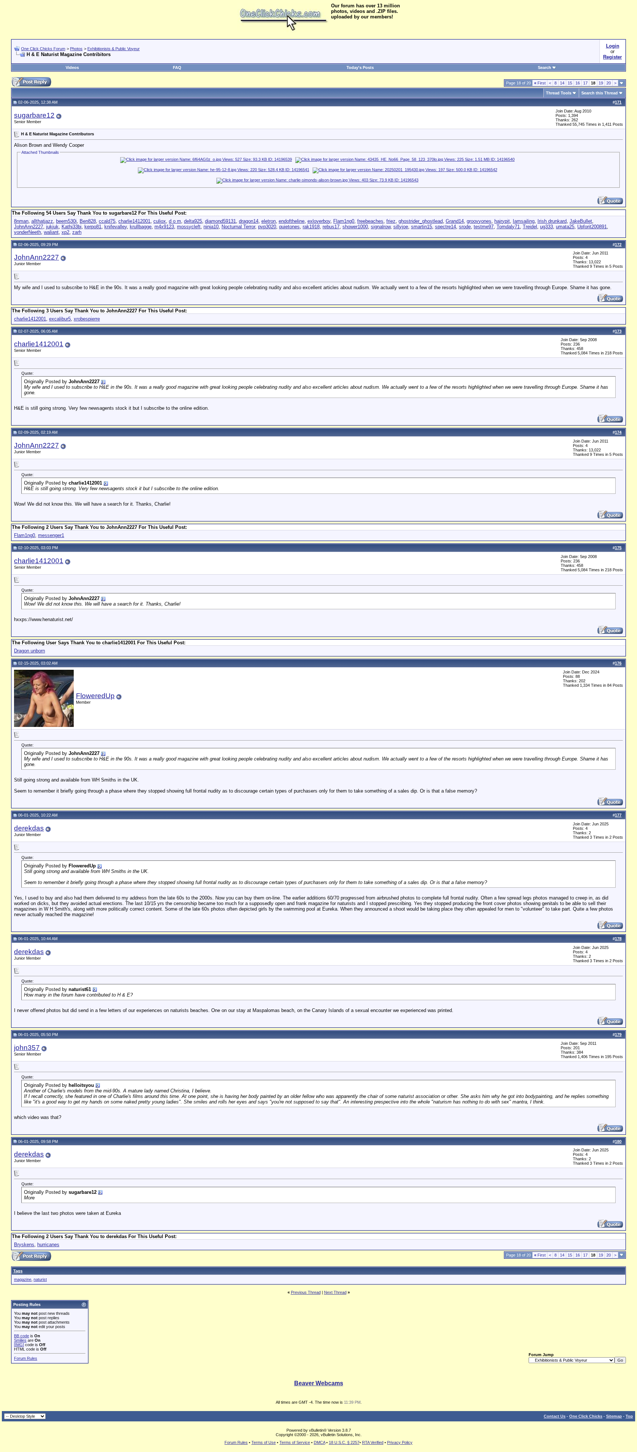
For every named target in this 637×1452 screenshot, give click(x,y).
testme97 (484, 226)
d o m (175, 221)
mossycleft (189, 226)
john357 (27, 1047)
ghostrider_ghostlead (420, 221)
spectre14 (445, 226)
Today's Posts (360, 67)
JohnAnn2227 (28, 226)
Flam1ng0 (343, 221)
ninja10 (211, 226)
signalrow (380, 226)
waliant (51, 232)
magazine (22, 1279)
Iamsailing (524, 221)
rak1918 (311, 226)
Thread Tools (558, 93)
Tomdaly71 (508, 226)
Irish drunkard (552, 221)
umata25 (565, 226)
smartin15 (421, 226)
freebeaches (370, 221)
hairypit (502, 221)
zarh (76, 232)
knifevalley (115, 226)
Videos (72, 67)
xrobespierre (87, 319)
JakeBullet (581, 221)
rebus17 (331, 226)
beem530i (66, 221)
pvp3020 (267, 226)
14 (562, 83)
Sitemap (614, 1416)
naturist (40, 1279)
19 (601, 83)
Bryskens (24, 1244)
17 (585, 83)
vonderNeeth (27, 232)
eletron (268, 221)
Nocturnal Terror (238, 226)
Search (544, 67)
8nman (21, 221)
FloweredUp (95, 696)
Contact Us (554, 1416)
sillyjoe (400, 226)
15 (570, 83)
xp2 (65, 232)
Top (629, 1416)
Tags (17, 1271)
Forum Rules (25, 1358)
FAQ (177, 67)
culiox (159, 221)
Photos (76, 48)
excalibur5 (60, 319)
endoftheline (291, 221)
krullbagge (141, 226)
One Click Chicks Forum (43, 48)
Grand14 (455, 221)
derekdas (29, 828)
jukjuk (52, 226)
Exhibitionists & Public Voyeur (113, 48)
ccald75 (107, 221)
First (540, 83)
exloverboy (318, 221)
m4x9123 (164, 226)
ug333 (546, 226)
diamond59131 (220, 221)
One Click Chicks (585, 1416)
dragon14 (248, 221)
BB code (21, 1336)
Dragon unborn (29, 651)
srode (465, 226)
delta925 (193, 221)
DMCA (319, 1442)
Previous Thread (306, 1292)
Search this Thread (599, 93)
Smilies (20, 1340)
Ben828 (88, 221)
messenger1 (51, 535)
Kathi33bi (71, 226)
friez (391, 221)
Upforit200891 (592, 226)
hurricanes (48, 1244)
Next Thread (335, 1292)
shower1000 (355, 226)
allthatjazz (42, 221)
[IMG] (19, 1344)
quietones (289, 226)
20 (608, 83)
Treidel (530, 226)
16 (577, 83)
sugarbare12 (34, 115)
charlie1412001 (134, 221)
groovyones (479, 221)
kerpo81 (92, 226)
